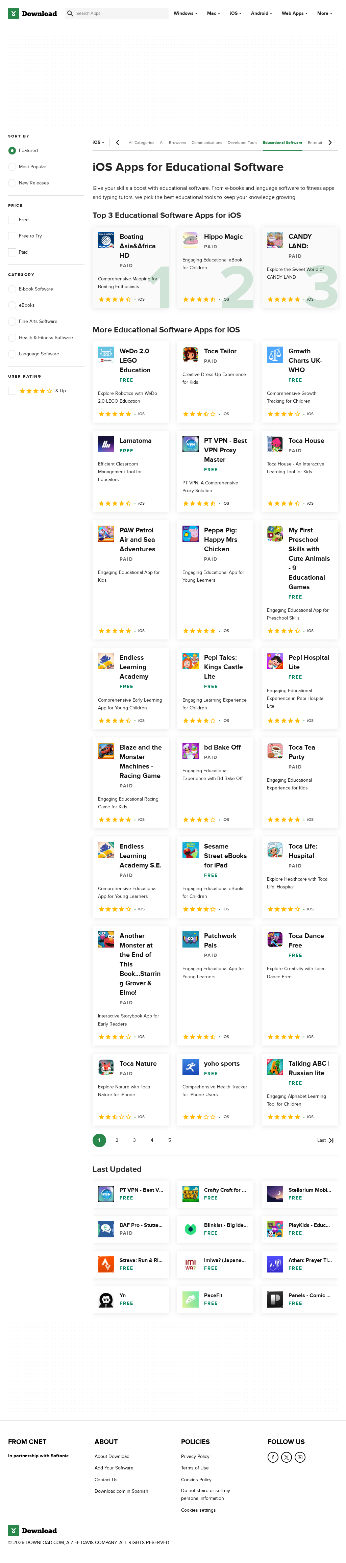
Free (24, 220)
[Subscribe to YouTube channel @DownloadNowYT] (300, 1457)
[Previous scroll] (118, 142)
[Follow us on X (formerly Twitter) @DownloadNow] (286, 1457)
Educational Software (282, 142)
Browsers (177, 142)
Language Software (39, 354)
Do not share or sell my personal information (205, 1495)
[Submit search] (70, 13)
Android (259, 13)
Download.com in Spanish (121, 1491)
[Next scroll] (330, 142)
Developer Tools (242, 142)
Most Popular (32, 167)
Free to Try (30, 236)
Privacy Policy (195, 1456)
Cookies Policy (196, 1480)
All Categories (141, 142)
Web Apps (293, 13)
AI (162, 142)
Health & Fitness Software (46, 338)
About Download (112, 1456)
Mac (211, 13)
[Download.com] (32, 13)
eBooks (27, 305)
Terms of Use (195, 1468)
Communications (207, 142)
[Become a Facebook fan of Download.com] (273, 1457)
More (322, 13)
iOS (234, 13)
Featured (28, 150)
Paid (23, 252)
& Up (60, 391)
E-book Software (36, 289)
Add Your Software (114, 1468)
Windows (184, 13)
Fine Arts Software (38, 321)
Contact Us (106, 1480)
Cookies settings (198, 1510)
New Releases (34, 183)
